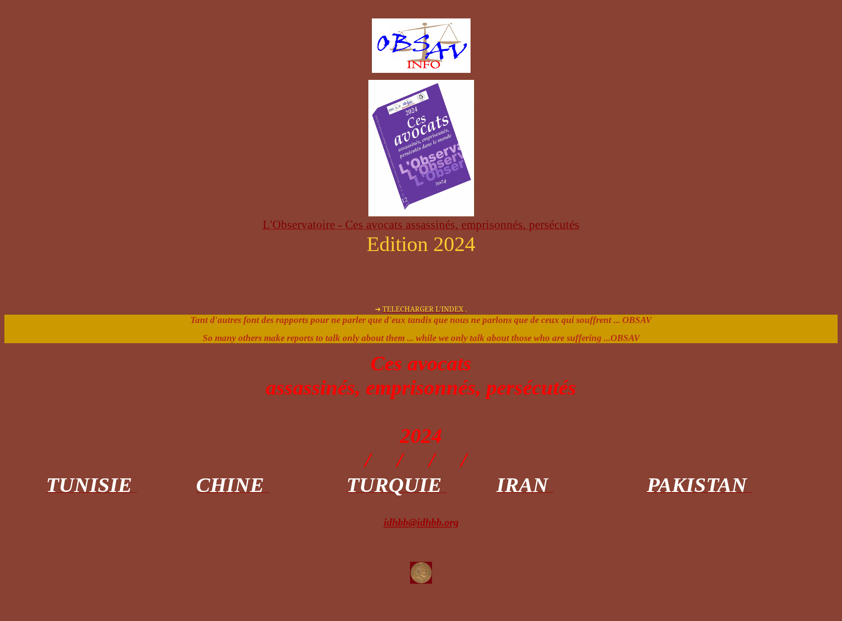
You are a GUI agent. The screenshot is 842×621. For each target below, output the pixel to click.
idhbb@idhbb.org (421, 522)
